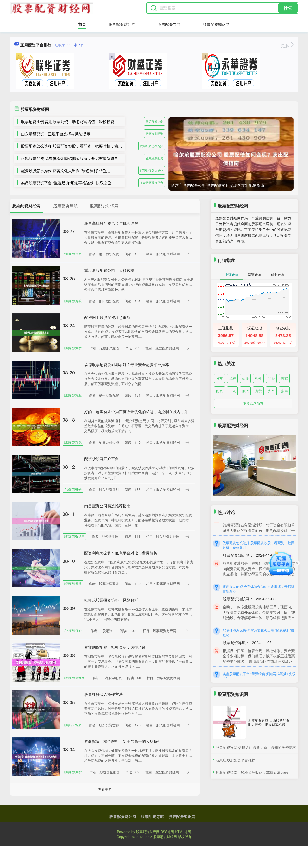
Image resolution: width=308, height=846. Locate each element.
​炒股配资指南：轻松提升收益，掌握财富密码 (252, 772)
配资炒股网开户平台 (101, 458)
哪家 (284, 378)
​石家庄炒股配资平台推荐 (235, 759)
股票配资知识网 (216, 24)
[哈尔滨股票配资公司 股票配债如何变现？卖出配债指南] (231, 158)
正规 (232, 390)
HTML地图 (183, 831)
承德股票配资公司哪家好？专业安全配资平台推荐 (126, 364)
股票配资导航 (168, 24)
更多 (286, 45)
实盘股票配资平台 (151, 182)
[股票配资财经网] (51, 8)
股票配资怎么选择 (151, 146)
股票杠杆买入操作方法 (103, 694)
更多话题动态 (253, 403)
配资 (219, 390)
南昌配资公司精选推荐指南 (107, 506)
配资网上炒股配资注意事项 (107, 317)
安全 (271, 390)
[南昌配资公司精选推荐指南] (36, 520)
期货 (258, 390)
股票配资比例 (154, 121)
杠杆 (232, 378)
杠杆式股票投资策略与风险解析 (111, 600)
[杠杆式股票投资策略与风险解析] (36, 614)
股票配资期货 (73, 348)
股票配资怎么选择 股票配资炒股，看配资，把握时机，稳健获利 (75, 146)
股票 (245, 390)
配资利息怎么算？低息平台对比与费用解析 (120, 553)
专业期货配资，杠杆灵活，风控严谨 (115, 647)
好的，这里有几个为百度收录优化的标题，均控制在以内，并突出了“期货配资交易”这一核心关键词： (170, 411)
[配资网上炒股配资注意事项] (36, 332)
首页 (82, 24)
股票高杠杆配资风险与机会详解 (111, 223)
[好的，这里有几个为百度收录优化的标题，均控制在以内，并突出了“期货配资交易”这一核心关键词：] (36, 426)
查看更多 (104, 789)
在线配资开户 (73, 489)
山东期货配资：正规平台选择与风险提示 (55, 134)
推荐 (219, 378)
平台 (271, 378)
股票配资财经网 (121, 24)
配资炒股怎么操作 (151, 170)
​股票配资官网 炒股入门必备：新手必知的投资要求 (256, 747)
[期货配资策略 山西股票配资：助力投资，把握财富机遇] (229, 722)
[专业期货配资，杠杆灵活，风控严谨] (36, 661)
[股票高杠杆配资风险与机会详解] (36, 238)
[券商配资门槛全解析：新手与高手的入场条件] (36, 756)
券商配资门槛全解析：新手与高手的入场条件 (122, 741)
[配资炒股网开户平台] (36, 473)
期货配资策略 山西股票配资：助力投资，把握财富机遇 (270, 722)
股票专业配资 (154, 133)
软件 (258, 378)
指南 (284, 390)
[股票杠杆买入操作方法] (36, 709)
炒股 (245, 378)
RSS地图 (167, 831)
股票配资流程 (73, 395)
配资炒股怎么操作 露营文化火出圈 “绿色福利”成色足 (65, 170)
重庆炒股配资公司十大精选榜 (109, 270)
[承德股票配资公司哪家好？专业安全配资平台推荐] (36, 379)
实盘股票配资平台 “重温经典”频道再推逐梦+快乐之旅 (66, 183)
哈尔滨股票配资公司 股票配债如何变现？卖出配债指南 (217, 185)
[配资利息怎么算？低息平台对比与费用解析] (36, 567)
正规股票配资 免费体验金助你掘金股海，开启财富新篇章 (69, 158)
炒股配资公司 (73, 254)
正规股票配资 (154, 158)
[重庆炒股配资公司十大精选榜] (36, 285)
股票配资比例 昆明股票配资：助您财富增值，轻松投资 (67, 121)
